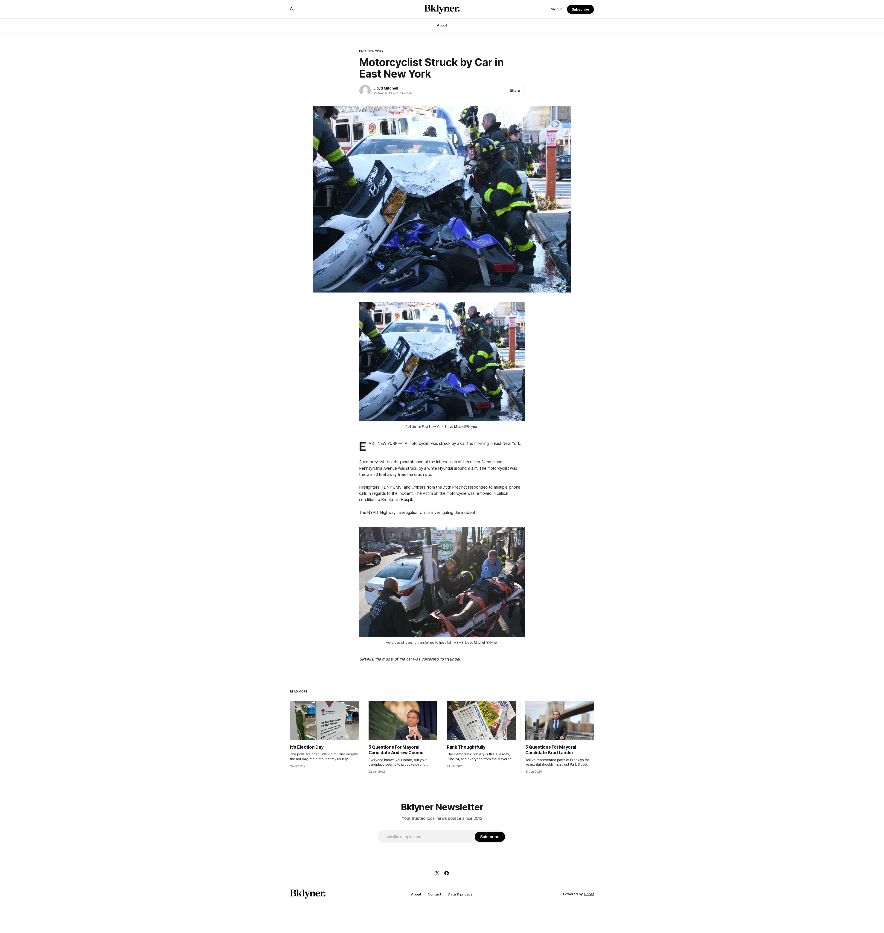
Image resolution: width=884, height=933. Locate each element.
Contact (434, 894)
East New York (371, 51)
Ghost (589, 894)
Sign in (556, 9)
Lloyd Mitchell (385, 88)
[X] (437, 873)
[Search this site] (292, 9)
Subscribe (580, 9)
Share (515, 90)
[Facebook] (446, 873)
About (442, 25)
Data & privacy (460, 894)
